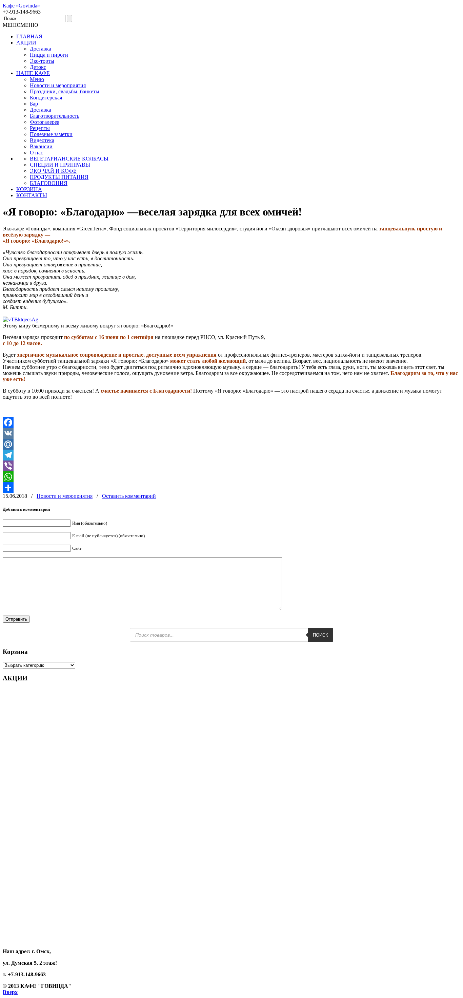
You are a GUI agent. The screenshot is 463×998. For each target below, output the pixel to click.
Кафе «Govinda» (21, 5)
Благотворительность (54, 116)
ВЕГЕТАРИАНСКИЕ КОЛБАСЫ (69, 159)
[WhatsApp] (231, 476)
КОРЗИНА (29, 189)
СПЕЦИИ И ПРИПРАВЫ (60, 165)
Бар (34, 104)
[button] (20, 25)
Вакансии (41, 146)
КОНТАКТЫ (31, 195)
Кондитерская (46, 97)
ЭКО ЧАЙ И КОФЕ (53, 171)
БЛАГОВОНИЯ (48, 183)
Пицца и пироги (49, 55)
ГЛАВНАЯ (29, 36)
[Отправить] (231, 487)
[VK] (231, 433)
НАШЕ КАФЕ (33, 73)
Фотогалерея (44, 122)
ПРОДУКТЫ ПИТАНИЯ (59, 177)
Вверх (10, 992)
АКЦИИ (26, 42)
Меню (37, 79)
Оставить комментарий (129, 496)
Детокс (38, 67)
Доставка (40, 49)
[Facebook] (231, 422)
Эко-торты (42, 61)
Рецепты (40, 128)
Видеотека (42, 140)
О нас (36, 152)
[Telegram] (231, 455)
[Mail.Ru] (231, 444)
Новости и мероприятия (58, 85)
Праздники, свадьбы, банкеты (64, 91)
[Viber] (231, 465)
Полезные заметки (51, 134)
